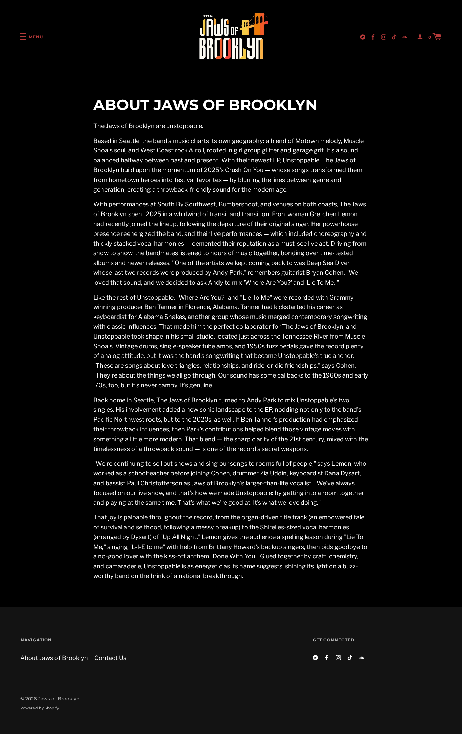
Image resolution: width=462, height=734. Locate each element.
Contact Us (110, 657)
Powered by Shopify (39, 708)
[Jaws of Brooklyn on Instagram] (383, 36)
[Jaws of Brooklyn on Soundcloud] (404, 36)
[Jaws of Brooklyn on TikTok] (394, 36)
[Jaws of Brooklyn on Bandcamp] (362, 36)
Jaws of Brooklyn (59, 699)
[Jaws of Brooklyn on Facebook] (373, 36)
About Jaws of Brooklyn (54, 657)
